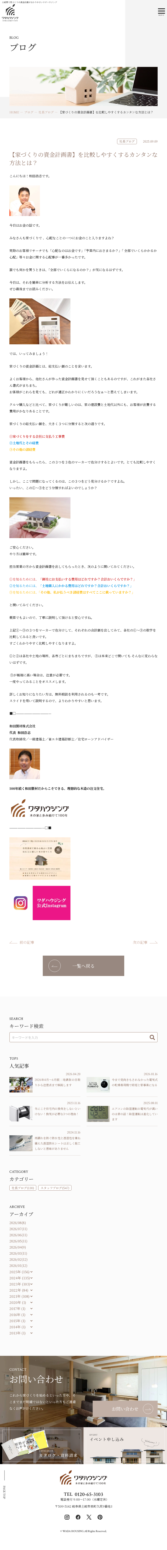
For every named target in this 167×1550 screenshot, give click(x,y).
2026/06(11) (18, 1235)
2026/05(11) (18, 1241)
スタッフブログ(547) (55, 1188)
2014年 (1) (17, 1326)
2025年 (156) (19, 1271)
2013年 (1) (17, 1332)
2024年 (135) (19, 1277)
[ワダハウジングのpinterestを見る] (100, 1517)
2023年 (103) (19, 1283)
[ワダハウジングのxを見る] (89, 1517)
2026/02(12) (18, 1259)
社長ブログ (127, 141)
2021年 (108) (19, 1296)
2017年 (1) (17, 1308)
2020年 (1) (17, 1302)
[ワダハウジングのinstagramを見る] (67, 1517)
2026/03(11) (18, 1253)
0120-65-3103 (89, 1494)
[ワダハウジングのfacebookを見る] (78, 1517)
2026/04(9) (17, 1247)
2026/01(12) (18, 1265)
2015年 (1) (17, 1320)
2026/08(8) (17, 1222)
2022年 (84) (18, 1290)
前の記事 (27, 942)
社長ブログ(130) (23, 1188)
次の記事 (140, 942)
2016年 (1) (17, 1314)
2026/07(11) (18, 1228)
